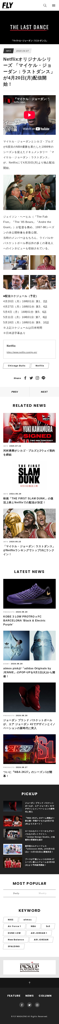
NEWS (29, 996)
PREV (14, 391)
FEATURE (13, 996)
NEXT (44, 391)
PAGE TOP (29, 983)
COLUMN (45, 996)
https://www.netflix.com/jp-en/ (22, 352)
